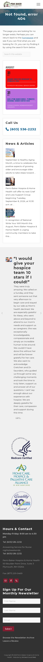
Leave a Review (10, 641)
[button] (38, 4)
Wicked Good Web (29, 657)
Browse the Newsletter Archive (18, 637)
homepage (27, 37)
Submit (8, 628)
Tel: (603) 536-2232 (12, 542)
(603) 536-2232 (22, 129)
